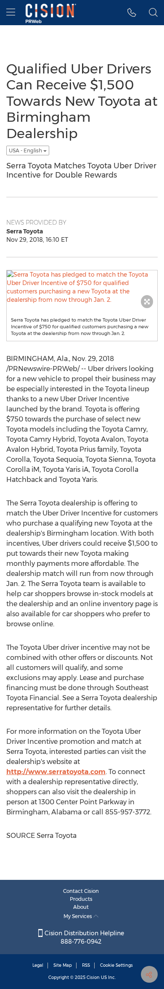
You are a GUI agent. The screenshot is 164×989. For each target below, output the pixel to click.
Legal (37, 965)
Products (81, 899)
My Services (78, 916)
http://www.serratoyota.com (56, 772)
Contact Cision (81, 891)
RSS (86, 965)
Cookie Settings (116, 965)
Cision (93, 977)
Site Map (62, 965)
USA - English (26, 150)
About (81, 907)
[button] (132, 12)
